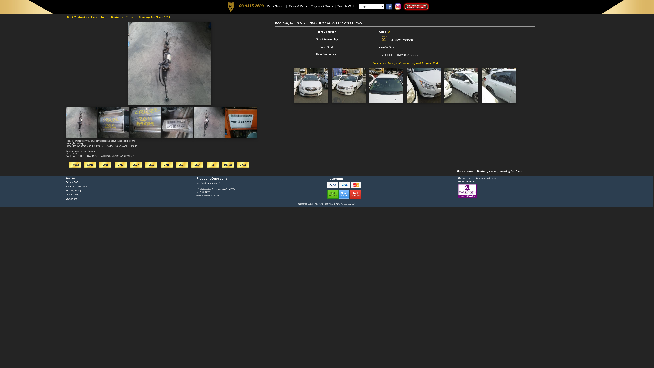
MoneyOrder (344, 194)
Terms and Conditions (76, 186)
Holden (116, 17)
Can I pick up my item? (207, 183)
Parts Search (276, 6)
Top (103, 17)
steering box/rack (511, 171)
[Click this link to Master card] (356, 187)
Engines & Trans (322, 6)
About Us (70, 178)
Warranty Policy (73, 190)
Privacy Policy (73, 182)
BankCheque (356, 194)
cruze (130, 17)
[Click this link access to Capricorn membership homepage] (467, 197)
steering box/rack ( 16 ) (154, 17)
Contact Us (71, 198)
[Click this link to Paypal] (333, 187)
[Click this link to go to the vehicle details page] (311, 103)
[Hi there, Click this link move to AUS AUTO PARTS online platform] (416, 9)
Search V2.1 (346, 6)
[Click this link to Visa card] (345, 187)
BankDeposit (333, 194)
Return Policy (72, 194)
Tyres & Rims (298, 6)
